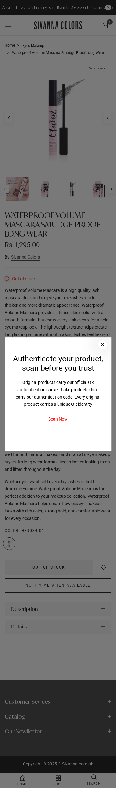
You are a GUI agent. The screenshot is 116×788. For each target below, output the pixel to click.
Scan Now (58, 419)
